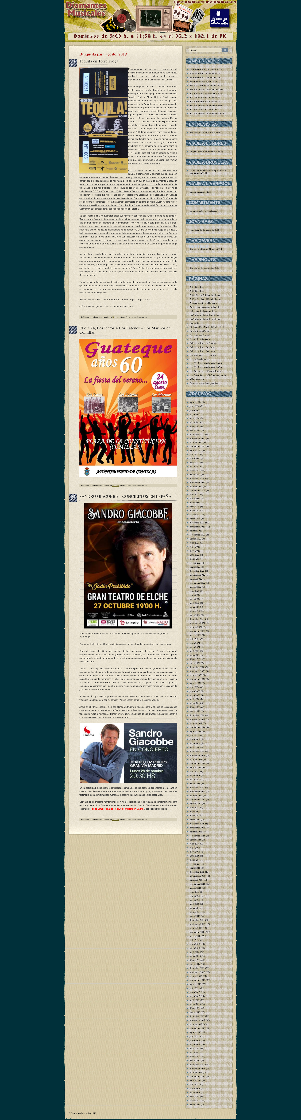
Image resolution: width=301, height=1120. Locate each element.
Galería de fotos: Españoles (202, 347)
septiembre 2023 (197, 534)
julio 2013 (195, 988)
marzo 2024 (195, 510)
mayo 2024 (195, 502)
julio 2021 (195, 639)
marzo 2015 (195, 907)
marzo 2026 (195, 422)
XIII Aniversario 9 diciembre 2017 (206, 85)
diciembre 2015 (197, 871)
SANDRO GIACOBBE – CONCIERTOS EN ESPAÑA (125, 496)
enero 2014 (195, 964)
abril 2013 (194, 1000)
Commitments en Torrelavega (203, 210)
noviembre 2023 (197, 526)
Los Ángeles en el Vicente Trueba (205, 371)
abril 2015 (194, 903)
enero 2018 (195, 783)
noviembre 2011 (197, 1068)
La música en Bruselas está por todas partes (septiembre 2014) (210, 171)
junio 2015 (195, 895)
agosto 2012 (195, 1032)
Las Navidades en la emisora (203, 355)
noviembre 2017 (197, 791)
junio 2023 (195, 546)
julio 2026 (195, 406)
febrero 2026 (196, 426)
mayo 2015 (195, 899)
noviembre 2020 (197, 671)
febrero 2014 (196, 960)
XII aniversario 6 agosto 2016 (204, 81)
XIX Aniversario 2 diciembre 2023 (206, 105)
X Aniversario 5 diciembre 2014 (205, 73)
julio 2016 (195, 843)
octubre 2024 (196, 486)
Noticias (115, 317)
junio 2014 (195, 944)
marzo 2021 (195, 655)
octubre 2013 (196, 976)
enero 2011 (195, 1104)
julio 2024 (195, 494)
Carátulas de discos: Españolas (204, 315)
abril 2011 (194, 1096)
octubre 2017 (196, 795)
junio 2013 (195, 992)
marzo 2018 (195, 779)
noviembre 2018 (197, 755)
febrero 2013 (196, 1008)
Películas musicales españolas (204, 383)
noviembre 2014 (197, 923)
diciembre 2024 (197, 478)
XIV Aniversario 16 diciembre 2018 (206, 89)
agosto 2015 (195, 887)
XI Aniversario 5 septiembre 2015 (205, 77)
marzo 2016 (195, 859)
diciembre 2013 (197, 968)
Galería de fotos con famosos (203, 343)
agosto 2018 (195, 767)
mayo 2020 (195, 695)
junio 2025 (195, 458)
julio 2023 (195, 542)
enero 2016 (195, 867)
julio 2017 (195, 807)
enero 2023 (195, 566)
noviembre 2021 (197, 622)
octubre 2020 (196, 675)
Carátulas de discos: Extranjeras (205, 319)
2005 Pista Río (197, 290)
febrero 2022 (196, 610)
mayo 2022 (195, 598)
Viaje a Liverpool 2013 (201, 191)
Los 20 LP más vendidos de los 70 (206, 367)
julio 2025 (195, 454)
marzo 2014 (195, 956)
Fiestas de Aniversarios (200, 339)
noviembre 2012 (197, 1020)
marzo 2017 (195, 815)
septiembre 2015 (197, 883)
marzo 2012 (195, 1052)
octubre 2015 (196, 879)
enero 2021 (195, 663)
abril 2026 (194, 418)
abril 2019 (194, 747)
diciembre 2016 (197, 823)
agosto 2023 (195, 538)
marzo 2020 (195, 703)
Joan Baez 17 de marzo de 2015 (204, 229)
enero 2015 (195, 915)
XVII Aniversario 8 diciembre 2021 (206, 97)
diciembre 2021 (197, 618)
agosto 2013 (195, 984)
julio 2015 (195, 891)
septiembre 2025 (197, 446)
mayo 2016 (195, 851)
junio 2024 (195, 498)
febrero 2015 (196, 911)
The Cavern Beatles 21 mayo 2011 (206, 248)
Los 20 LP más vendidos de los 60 (206, 363)
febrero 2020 (196, 707)
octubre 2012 (196, 1024)
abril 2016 (194, 855)
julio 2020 (195, 687)
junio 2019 (195, 739)
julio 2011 (195, 1084)
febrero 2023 (196, 562)
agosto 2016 (195, 839)
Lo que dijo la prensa (200, 359)
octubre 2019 (196, 723)
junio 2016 (195, 847)
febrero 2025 (196, 470)
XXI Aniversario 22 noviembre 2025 (207, 113)
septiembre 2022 (197, 582)
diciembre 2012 (197, 1016)
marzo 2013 (195, 1004)
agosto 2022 (195, 586)
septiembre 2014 (197, 931)
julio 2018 (195, 771)
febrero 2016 (196, 863)
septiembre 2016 (197, 835)
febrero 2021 (196, 659)
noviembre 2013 (197, 972)
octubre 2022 (196, 578)
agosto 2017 (195, 803)
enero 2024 (195, 518)
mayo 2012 (195, 1044)
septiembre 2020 (197, 679)
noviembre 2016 (197, 827)
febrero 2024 (196, 514)
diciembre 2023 (197, 522)
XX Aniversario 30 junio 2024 (204, 109)
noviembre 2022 (197, 574)
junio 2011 (195, 1088)
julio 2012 (195, 1036)
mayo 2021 (195, 647)
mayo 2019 (195, 743)
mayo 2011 (195, 1092)
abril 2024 (194, 506)
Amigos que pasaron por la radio (205, 306)
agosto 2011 (195, 1080)
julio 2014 (195, 940)
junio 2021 (195, 643)
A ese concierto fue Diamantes (204, 302)
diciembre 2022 (197, 570)
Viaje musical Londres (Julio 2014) (206, 151)
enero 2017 (195, 819)
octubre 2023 (196, 530)
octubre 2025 (196, 442)
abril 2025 (194, 462)
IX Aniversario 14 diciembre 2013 (206, 69)
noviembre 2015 (197, 875)
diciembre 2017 (197, 787)
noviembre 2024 (197, 482)
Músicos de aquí (197, 379)
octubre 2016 (196, 831)
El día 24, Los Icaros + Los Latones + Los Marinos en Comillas (125, 330)
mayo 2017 (195, 811)
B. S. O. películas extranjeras (203, 310)
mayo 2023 (195, 550)
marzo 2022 (195, 606)
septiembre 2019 (197, 727)
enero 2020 (195, 711)
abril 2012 (194, 1048)
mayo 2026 (195, 414)
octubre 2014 (196, 927)
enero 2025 (195, 474)
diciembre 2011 (197, 1064)
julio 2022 (195, 590)
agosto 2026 (195, 402)
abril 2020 (194, 699)
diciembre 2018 (197, 751)
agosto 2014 (195, 935)
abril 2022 (194, 602)
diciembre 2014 (197, 919)
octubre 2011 (196, 1072)
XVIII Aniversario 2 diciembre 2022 (206, 101)
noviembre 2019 (197, 719)
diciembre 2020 (197, 667)
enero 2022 (195, 614)
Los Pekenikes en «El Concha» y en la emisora (212, 375)
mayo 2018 (195, 775)
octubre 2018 (196, 759)
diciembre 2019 (197, 715)
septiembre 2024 (197, 490)
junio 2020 (195, 691)
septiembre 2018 (197, 763)
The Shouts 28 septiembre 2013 (204, 267)
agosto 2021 (195, 635)
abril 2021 (194, 651)
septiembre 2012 (197, 1028)
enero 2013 (195, 1012)
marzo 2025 (195, 466)
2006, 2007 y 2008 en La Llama (205, 294)
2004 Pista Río (197, 286)
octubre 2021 (196, 626)
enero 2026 (195, 430)
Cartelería (194, 323)
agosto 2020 (195, 683)
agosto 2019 (195, 731)
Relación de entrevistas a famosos (205, 132)
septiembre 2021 (197, 630)
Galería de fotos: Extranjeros (203, 351)
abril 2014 (194, 952)
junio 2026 (195, 410)
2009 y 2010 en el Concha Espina (206, 298)
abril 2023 (194, 554)
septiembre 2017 (197, 799)
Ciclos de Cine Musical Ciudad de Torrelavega (212, 327)
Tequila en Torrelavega (98, 61)
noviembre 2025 (197, 438)
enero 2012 (195, 1060)
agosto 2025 (195, 450)
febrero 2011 (196, 1100)
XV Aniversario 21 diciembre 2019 (206, 93)
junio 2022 (195, 594)
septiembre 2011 (197, 1076)
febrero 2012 (196, 1056)
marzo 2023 (195, 558)
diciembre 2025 (197, 434)
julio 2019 (195, 735)
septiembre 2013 (197, 980)
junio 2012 (195, 1040)
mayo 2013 (195, 996)
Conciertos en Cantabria (201, 331)
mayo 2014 (195, 948)
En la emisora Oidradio (200, 335)
